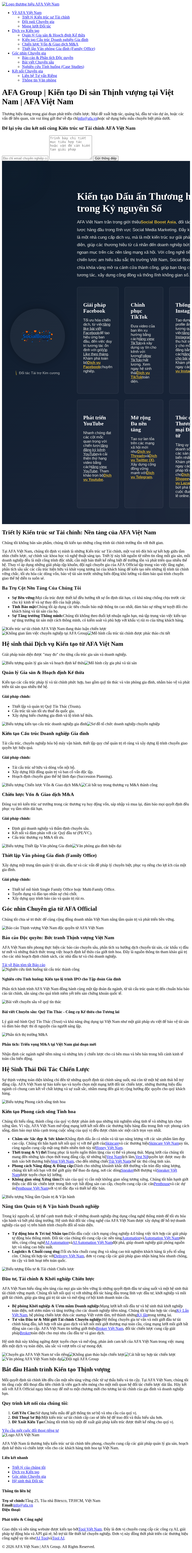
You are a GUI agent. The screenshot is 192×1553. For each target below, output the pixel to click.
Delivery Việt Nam (69, 1256)
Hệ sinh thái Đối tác (28, 1481)
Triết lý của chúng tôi (29, 1467)
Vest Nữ (141, 1157)
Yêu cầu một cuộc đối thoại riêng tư (30, 1430)
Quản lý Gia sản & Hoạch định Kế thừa (53, 35)
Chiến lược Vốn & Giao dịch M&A (50, 44)
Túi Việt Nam (119, 1161)
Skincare (112, 1143)
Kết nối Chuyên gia (27, 71)
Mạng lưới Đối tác (36, 26)
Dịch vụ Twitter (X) (144, 458)
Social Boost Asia (158, 222)
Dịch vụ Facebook (91, 364)
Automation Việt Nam (161, 1238)
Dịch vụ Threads (140, 453)
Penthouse (162, 1184)
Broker (25, 1333)
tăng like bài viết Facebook (96, 328)
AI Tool (42, 1538)
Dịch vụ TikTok (140, 375)
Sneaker (127, 1170)
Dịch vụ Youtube (97, 477)
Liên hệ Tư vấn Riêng (39, 75)
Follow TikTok (141, 358)
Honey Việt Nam (109, 1148)
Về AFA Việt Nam (27, 12)
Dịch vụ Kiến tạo (25, 30)
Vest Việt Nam (62, 1161)
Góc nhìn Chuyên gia (29, 53)
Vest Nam (114, 1157)
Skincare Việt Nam (164, 1143)
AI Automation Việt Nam (92, 1242)
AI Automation (57, 1242)
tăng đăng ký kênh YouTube (95, 449)
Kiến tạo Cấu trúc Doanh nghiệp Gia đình (55, 39)
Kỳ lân (142, 1315)
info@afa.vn (88, 118)
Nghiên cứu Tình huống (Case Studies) (53, 66)
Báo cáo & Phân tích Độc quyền (47, 57)
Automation (131, 1238)
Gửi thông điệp (105, 158)
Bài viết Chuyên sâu (38, 62)
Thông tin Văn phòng (39, 80)
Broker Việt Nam (109, 1328)
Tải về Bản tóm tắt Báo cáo (23, 965)
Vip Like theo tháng (95, 352)
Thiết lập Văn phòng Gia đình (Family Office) (58, 48)
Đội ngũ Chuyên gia (38, 21)
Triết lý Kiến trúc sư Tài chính (46, 17)
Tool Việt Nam (90, 1529)
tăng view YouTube (95, 469)
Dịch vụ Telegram (142, 475)
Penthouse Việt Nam (32, 1188)
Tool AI (58, 1538)
